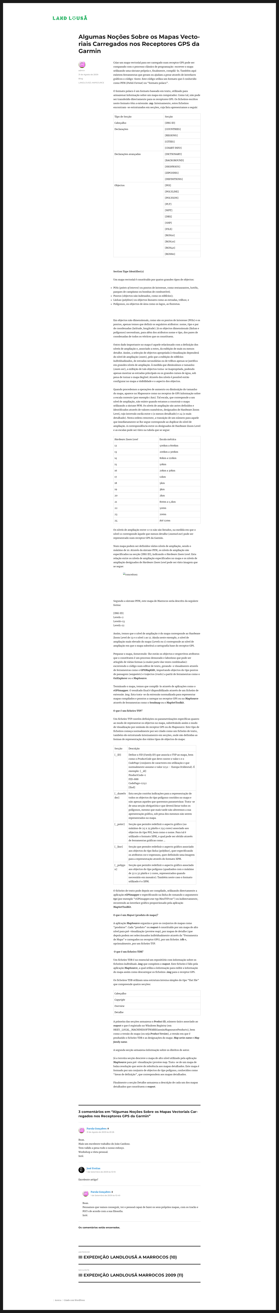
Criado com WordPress (74, 1300)
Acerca (58, 1300)
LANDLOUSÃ (84, 82)
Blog (80, 78)
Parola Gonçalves (97, 1128)
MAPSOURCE (98, 82)
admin (81, 70)
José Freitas (93, 1168)
